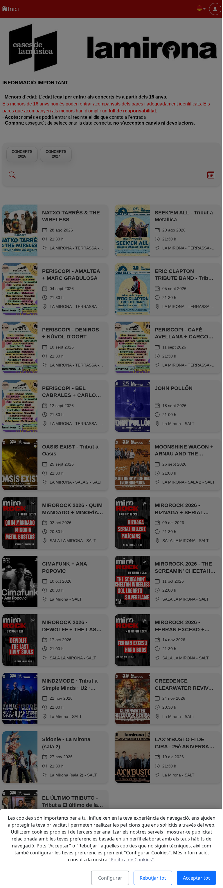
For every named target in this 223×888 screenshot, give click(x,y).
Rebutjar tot (153, 878)
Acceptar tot (196, 878)
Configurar (110, 878)
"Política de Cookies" (131, 859)
